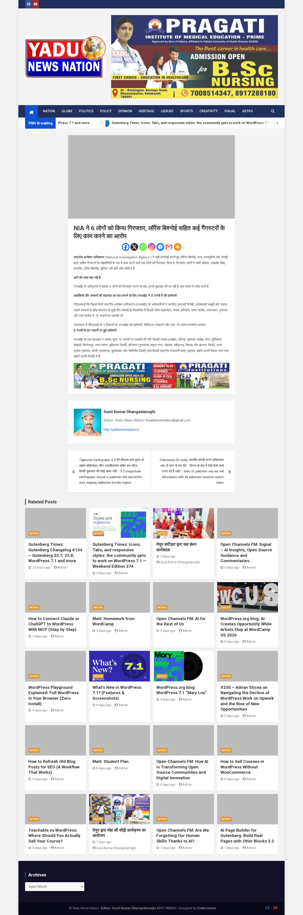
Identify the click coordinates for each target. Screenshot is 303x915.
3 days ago (231, 567)
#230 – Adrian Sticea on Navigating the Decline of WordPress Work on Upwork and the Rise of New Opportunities (247, 698)
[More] (177, 247)
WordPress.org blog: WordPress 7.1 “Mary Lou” (181, 690)
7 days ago (103, 842)
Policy (106, 111)
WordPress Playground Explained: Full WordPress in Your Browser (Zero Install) (53, 695)
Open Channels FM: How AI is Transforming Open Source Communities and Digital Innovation (182, 769)
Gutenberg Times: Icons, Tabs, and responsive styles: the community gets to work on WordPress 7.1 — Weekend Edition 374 (119, 555)
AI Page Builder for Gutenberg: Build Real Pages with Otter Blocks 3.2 (247, 836)
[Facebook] (126, 247)
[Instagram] (151, 247)
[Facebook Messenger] (160, 247)
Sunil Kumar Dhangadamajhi (129, 411)
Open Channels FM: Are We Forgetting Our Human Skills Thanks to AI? (182, 836)
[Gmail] (169, 247)
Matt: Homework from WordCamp (113, 621)
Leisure (167, 111)
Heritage (146, 111)
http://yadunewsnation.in (121, 430)
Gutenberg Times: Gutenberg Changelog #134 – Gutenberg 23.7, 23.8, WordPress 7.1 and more (55, 552)
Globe (67, 111)
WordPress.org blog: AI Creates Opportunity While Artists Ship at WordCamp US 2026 (246, 627)
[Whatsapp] (143, 247)
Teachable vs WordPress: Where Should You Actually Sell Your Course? (54, 836)
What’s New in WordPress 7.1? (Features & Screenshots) (116, 693)
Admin (62, 567)
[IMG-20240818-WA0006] (151, 365)
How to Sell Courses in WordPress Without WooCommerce (242, 767)
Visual (230, 111)
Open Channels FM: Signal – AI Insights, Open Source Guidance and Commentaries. (246, 552)
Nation (49, 111)
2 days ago (103, 573)
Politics (86, 111)
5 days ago (231, 716)
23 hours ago (41, 567)
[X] (134, 247)
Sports (186, 111)
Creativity (208, 111)
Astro (247, 111)
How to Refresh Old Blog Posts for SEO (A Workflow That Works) (53, 767)
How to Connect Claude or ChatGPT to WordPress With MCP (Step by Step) (53, 624)
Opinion (125, 111)
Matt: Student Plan (110, 761)
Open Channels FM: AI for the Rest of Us (181, 621)
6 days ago (103, 768)
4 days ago (167, 630)
